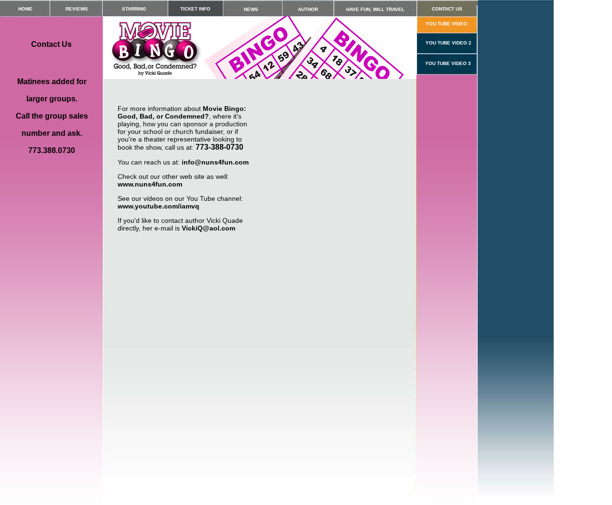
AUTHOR (308, 9)
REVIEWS (77, 8)
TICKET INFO (195, 8)
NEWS (251, 9)
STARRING (134, 8)
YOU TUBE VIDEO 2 (448, 42)
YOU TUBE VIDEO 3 (448, 63)
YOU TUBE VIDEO (446, 23)
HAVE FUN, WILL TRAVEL (375, 9)
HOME (25, 8)
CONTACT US (447, 8)
